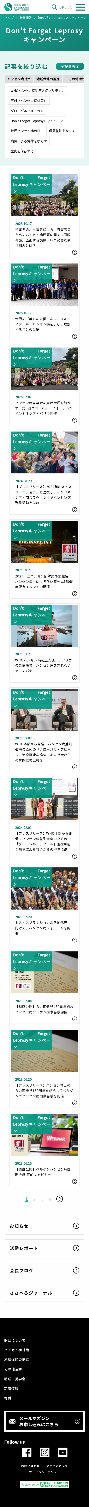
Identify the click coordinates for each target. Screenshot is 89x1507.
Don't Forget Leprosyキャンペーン (37, 120)
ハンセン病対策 (19, 78)
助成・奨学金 (14, 1378)
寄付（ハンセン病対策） (29, 100)
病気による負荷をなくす (29, 140)
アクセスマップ (57, 1466)
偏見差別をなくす (62, 130)
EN (69, 7)
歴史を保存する (22, 150)
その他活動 (13, 1368)
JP (62, 7)
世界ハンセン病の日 (25, 130)
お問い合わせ (30, 1466)
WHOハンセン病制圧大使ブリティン (38, 90)
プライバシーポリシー (44, 1472)
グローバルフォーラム (27, 110)
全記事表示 (70, 66)
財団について (14, 1340)
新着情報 (11, 1388)
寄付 (7, 1397)
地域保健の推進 (48, 78)
